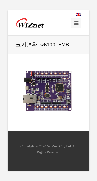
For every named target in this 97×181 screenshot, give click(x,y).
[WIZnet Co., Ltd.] (30, 23)
